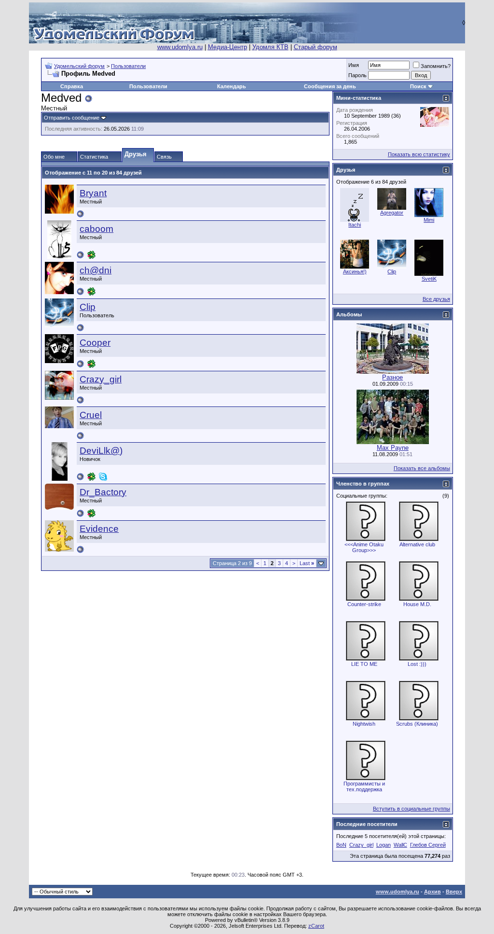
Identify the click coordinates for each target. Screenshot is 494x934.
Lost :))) (417, 664)
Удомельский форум (79, 66)
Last (307, 563)
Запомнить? (436, 66)
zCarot (316, 926)
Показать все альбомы (422, 468)
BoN (341, 845)
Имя (353, 65)
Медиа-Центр (227, 47)
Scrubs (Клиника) (417, 724)
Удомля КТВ (270, 47)
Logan (383, 845)
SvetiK (429, 279)
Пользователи (128, 66)
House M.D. (417, 604)
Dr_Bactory (103, 492)
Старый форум (315, 47)
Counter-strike (364, 604)
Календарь (231, 86)
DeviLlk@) (101, 451)
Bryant (93, 193)
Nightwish (364, 724)
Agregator (391, 213)
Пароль (357, 75)
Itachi (354, 225)
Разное (392, 377)
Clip (88, 307)
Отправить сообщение (71, 118)
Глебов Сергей (428, 845)
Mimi (429, 220)
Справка (71, 86)
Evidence (99, 529)
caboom (96, 229)
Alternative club (417, 544)
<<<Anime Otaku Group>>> (364, 547)
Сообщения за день (330, 86)
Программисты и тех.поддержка (364, 786)
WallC (400, 845)
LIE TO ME (364, 664)
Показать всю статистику (419, 154)
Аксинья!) (355, 271)
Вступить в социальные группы (411, 809)
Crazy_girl (101, 379)
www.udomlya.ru (180, 47)
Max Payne (393, 447)
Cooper (95, 343)
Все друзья (436, 299)
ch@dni (95, 270)
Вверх (454, 891)
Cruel (91, 415)
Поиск (418, 86)
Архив (432, 891)
